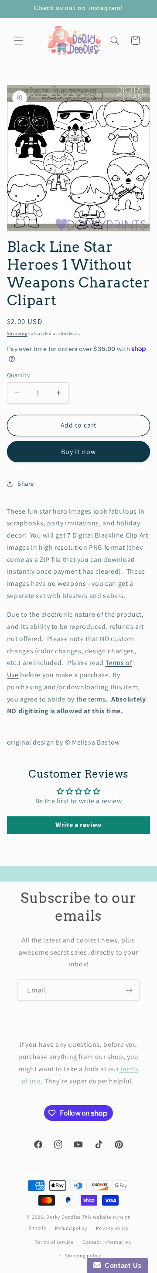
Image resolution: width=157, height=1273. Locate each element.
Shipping (17, 333)
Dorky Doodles (63, 1216)
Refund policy (71, 1228)
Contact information (106, 1242)
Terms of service (54, 1242)
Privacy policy (112, 1228)
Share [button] (25, 483)
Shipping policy (83, 1255)
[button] (18, 40)
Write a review (78, 824)
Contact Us (121, 1265)
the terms (91, 699)
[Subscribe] (129, 990)
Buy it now (78, 451)
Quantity (18, 375)
